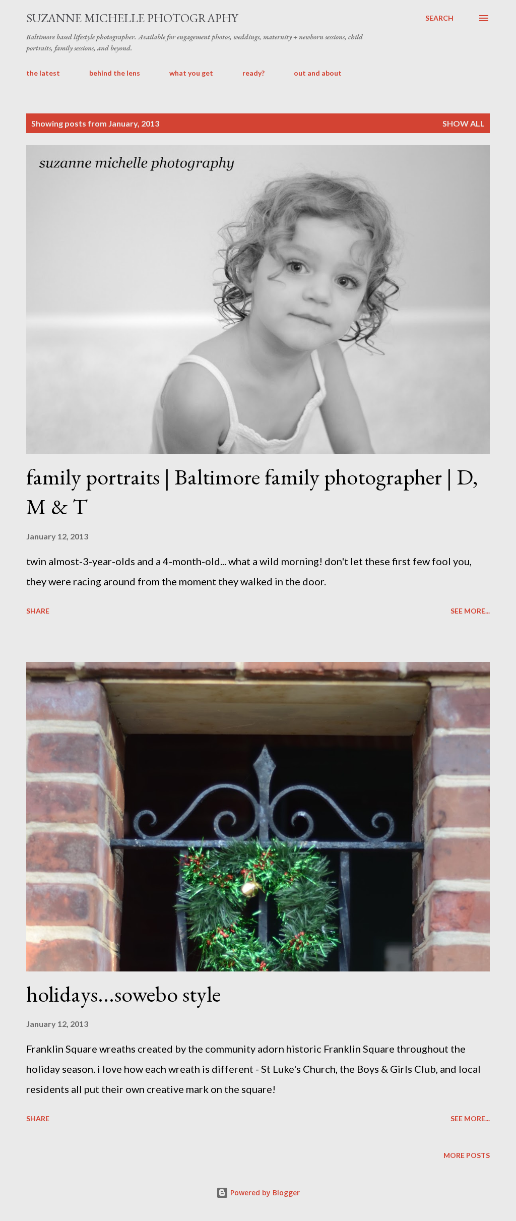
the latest (43, 73)
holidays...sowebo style (123, 994)
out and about (318, 73)
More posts (466, 1155)
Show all (463, 123)
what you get (191, 73)
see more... (470, 610)
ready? (253, 73)
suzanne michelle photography (132, 18)
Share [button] (37, 610)
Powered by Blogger (264, 1192)
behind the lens (114, 73)
